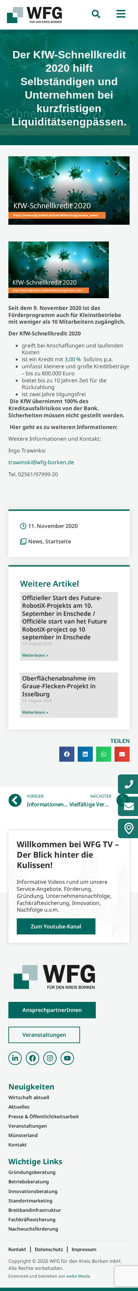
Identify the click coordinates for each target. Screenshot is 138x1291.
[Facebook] (32, 1058)
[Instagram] (50, 1058)
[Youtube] (67, 1058)
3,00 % (73, 359)
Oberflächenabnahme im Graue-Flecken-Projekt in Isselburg (58, 686)
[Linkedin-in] (15, 1058)
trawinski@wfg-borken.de (41, 462)
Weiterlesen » (35, 655)
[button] (66, 754)
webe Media (78, 1276)
